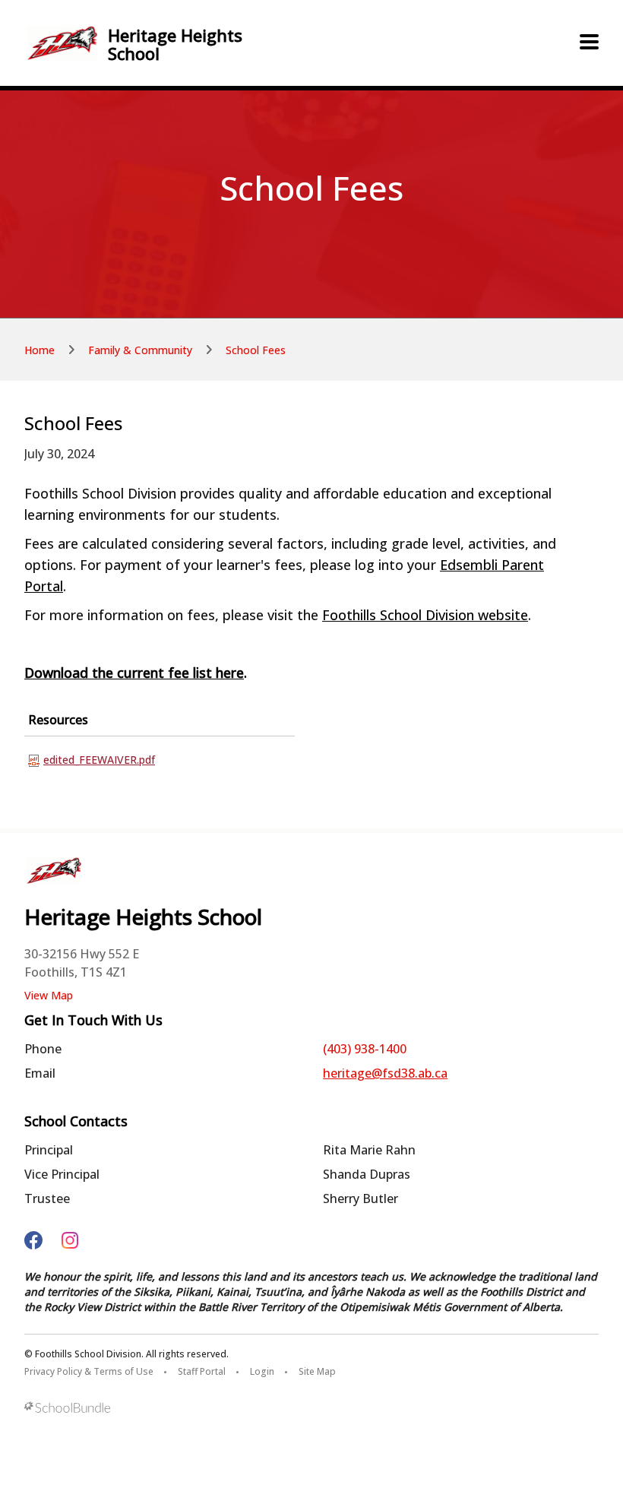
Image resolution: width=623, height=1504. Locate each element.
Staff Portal (202, 1371)
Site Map (317, 1371)
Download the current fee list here (134, 672)
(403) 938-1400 (364, 1048)
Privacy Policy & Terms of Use (88, 1371)
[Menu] (589, 42)
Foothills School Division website (425, 615)
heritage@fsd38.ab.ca (385, 1073)
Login (262, 1371)
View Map (48, 995)
